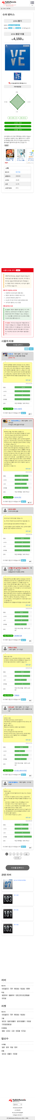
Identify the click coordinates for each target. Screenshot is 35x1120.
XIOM (28, 989)
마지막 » (17, 858)
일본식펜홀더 (11, 1021)
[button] (17, 58)
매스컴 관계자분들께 (17, 1112)
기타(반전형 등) (6, 1024)
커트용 (29, 1021)
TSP (11, 989)
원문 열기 (28, 380)
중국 (7, 1047)
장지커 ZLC (17, 497)
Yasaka (23, 989)
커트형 (15, 1054)
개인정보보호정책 (17, 1107)
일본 (3, 1047)
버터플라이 (5, 989)
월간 (31, 349)
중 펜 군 (10, 354)
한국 (15, 1047)
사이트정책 (17, 1110)
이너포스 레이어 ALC (20, 770)
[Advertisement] (17, 212)
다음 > (26, 854)
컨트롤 (18, 1031)
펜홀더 (9, 1054)
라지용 (4, 998)
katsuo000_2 (15, 421)
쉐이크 (4, 1021)
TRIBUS (16, 695)
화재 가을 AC (18, 409)
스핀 (13, 1031)
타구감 (23, 1031)
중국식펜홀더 (21, 1021)
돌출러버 (11, 995)
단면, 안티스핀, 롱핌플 (22, 995)
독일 (11, 1047)
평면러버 (4, 995)
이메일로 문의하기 (17, 1115)
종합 (3, 1031)
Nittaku (16, 989)
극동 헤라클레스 (13, 782)
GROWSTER (18, 636)
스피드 (8, 1031)
